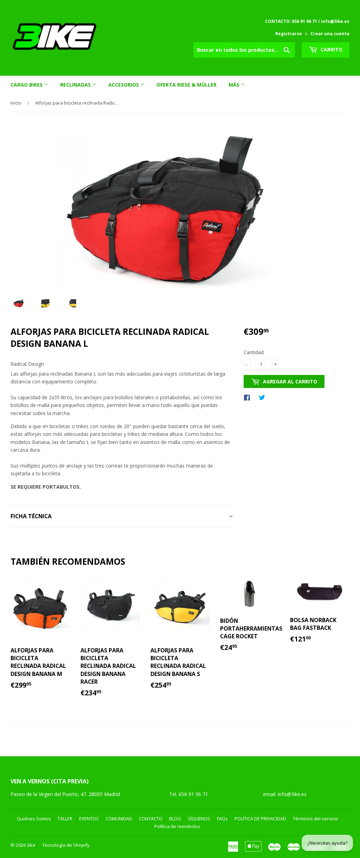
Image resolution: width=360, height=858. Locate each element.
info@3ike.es (292, 794)
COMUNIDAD (118, 818)
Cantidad (254, 352)
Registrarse (288, 33)
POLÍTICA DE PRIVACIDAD (260, 818)
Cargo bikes (27, 84)
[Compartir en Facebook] (249, 397)
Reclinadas (76, 84)
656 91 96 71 (194, 794)
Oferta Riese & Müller (186, 84)
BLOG (175, 818)
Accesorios (124, 84)
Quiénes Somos (34, 818)
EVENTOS (89, 818)
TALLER (65, 818)
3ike (31, 845)
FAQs (222, 818)
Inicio (16, 103)
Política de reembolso (177, 826)
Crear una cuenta (329, 33)
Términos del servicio (315, 818)
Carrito (330, 49)
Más (235, 84)
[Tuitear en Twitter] (264, 397)
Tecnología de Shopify (66, 845)
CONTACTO (150, 818)
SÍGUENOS (199, 818)
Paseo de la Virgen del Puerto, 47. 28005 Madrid (65, 794)
